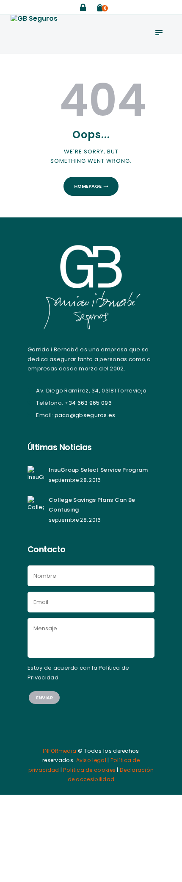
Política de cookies (89, 769)
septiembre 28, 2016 (75, 480)
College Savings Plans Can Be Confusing (92, 504)
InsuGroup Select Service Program (98, 470)
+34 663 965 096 (88, 403)
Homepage (88, 186)
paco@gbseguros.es (85, 415)
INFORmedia (59, 750)
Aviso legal (91, 760)
